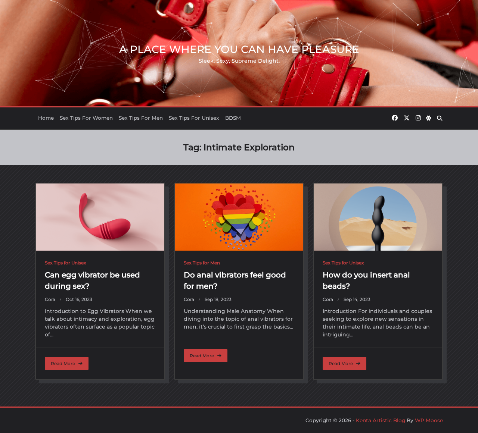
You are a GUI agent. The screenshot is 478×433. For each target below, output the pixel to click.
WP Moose (429, 420)
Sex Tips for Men (141, 118)
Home (46, 118)
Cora (50, 299)
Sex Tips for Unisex (194, 118)
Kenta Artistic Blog (380, 420)
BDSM (233, 118)
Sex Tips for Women (86, 118)
